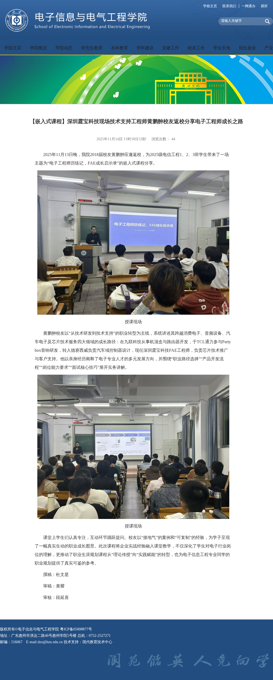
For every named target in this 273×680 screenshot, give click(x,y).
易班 (264, 6)
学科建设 (145, 48)
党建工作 (170, 48)
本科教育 (119, 48)
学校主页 (210, 6)
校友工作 (196, 48)
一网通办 (248, 6)
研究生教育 (91, 48)
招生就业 (247, 48)
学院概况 (38, 48)
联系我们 (229, 6)
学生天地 (221, 48)
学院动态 (64, 48)
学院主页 (12, 48)
